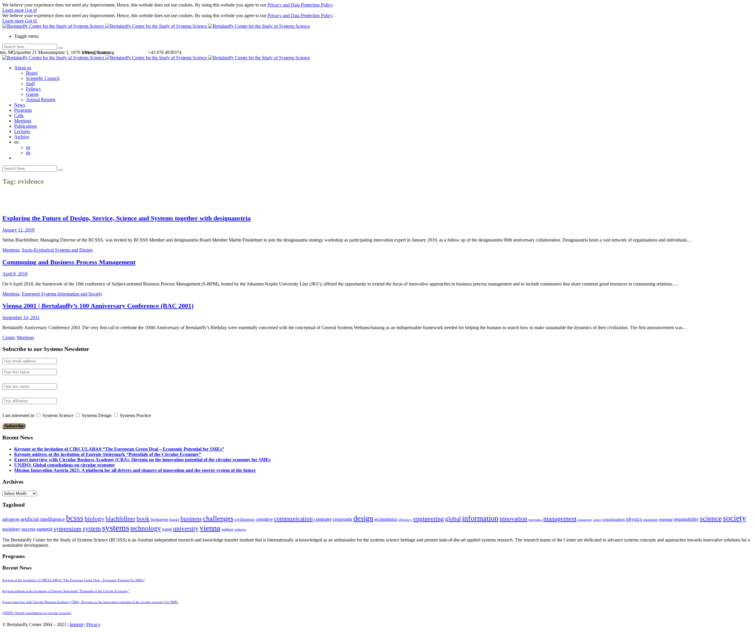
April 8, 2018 (14, 273)
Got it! (31, 10)
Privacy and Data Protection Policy (299, 4)
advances (10, 519)
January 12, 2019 (18, 229)
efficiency (405, 519)
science (711, 518)
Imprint (76, 624)
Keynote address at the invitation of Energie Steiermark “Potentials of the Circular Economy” (107, 454)
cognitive (264, 519)
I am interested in (18, 415)
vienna (210, 527)
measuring (585, 519)
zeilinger (240, 529)
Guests (32, 94)
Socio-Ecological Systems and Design (57, 249)
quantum (650, 520)
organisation (613, 519)
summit (44, 529)
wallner (227, 529)
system (92, 528)
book (143, 518)
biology (94, 518)
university (185, 528)
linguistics (535, 519)
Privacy (93, 624)
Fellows (33, 88)
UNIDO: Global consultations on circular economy (64, 464)
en (28, 147)
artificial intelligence (43, 519)
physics (634, 519)
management (560, 518)
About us (22, 67)
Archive (21, 136)
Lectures (22, 131)
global (453, 518)
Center (8, 337)
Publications (25, 126)
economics (386, 519)
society (734, 518)
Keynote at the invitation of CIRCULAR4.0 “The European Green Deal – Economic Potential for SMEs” (119, 449)
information (480, 518)
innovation (513, 518)
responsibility (686, 519)
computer (322, 519)
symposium (67, 528)
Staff (30, 83)
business (191, 518)
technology (145, 528)
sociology (11, 529)
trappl (167, 529)
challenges (218, 518)
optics (597, 519)
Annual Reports (40, 99)
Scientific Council (42, 78)
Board (31, 72)
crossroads (342, 519)
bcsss (74, 518)
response (666, 519)
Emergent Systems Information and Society (62, 293)
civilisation (244, 519)
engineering (428, 518)
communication (293, 518)
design (363, 518)
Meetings (22, 120)
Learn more (13, 10)
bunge (174, 520)
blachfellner (120, 518)
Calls (19, 115)
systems (115, 527)
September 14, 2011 (21, 317)
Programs (23, 110)
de (28, 152)
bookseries (159, 519)
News (19, 104)
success (28, 528)
